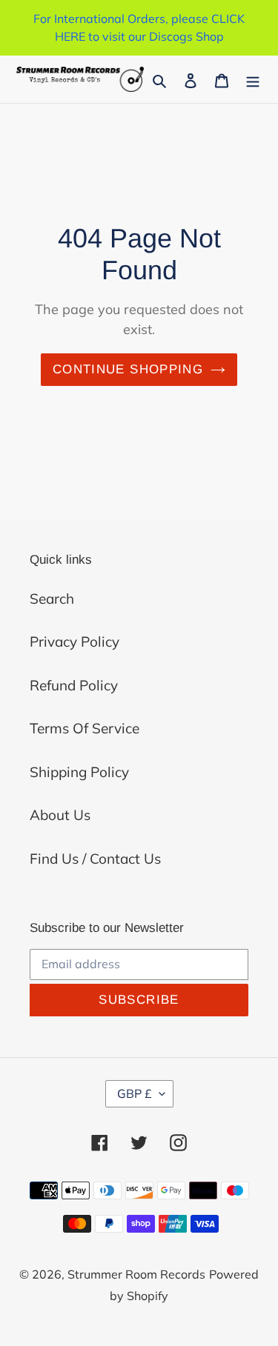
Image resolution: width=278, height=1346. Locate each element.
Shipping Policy (79, 772)
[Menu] (252, 79)
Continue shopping (128, 369)
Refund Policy (74, 685)
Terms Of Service (84, 728)
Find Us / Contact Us (95, 858)
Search (52, 598)
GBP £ (134, 1093)
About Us (60, 815)
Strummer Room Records (136, 1274)
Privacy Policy (74, 641)
